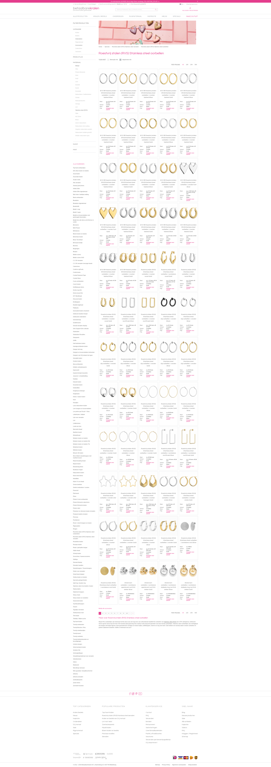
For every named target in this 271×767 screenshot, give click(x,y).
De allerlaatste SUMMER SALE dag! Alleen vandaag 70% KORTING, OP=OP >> (135, 1)
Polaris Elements (80, 72)
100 (187, 64)
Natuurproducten (80, 100)
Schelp (77, 97)
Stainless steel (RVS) (81, 110)
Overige (77, 104)
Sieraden (105, 736)
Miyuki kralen (106, 727)
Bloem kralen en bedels (110, 730)
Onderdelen (78, 39)
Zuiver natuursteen (80, 123)
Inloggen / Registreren (190, 10)
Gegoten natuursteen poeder (83, 129)
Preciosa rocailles (108, 733)
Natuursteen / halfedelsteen (83, 94)
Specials (107, 46)
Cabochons (78, 48)
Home (100, 46)
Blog (183, 712)
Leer (76, 81)
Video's (184, 727)
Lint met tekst (107, 721)
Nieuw (75, 715)
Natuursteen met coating (82, 126)
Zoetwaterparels (108, 724)
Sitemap (185, 736)
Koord (77, 88)
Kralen (77, 32)
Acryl (76, 78)
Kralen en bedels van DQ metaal (113, 718)
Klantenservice (191, 4)
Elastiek (77, 85)
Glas (76, 69)
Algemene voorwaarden (179, 765)
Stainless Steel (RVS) (170, 622)
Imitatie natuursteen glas (82, 135)
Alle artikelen (186, 721)
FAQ (183, 730)
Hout (76, 75)
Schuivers (78, 51)
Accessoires (78, 45)
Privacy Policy (166, 765)
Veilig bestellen (192, 765)
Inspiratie (76, 718)
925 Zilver (78, 116)
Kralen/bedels (78, 712)
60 (183, 64)
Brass (77, 119)
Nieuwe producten (188, 715)
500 (196, 64)
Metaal (77, 66)
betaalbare (86, 9)
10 (127, 613)
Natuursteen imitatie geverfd (83, 132)
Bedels (77, 35)
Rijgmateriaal (79, 42)
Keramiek (78, 91)
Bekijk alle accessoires (105, 608)
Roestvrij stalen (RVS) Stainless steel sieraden (125, 46)
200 (191, 64)
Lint (76, 107)
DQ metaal (77, 724)
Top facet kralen (108, 712)
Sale (74, 727)
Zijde (76, 113)
